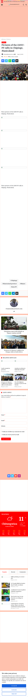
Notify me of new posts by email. (10, 434)
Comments (23, 572)
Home (4, 39)
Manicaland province (10, 283)
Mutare (23, 283)
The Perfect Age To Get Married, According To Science (17, 598)
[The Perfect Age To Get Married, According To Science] (6, 598)
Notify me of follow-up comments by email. (13, 431)
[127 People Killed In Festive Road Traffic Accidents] (6, 585)
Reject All (14, 693)
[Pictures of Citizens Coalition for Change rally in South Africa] (7, 377)
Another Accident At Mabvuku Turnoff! (20, 369)
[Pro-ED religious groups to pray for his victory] (21, 377)
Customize (14, 689)
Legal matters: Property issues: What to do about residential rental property (18, 605)
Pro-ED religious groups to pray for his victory (20, 383)
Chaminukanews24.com (9, 54)
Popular (4, 572)
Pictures (9, 39)
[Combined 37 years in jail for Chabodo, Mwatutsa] (6, 592)
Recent (13, 572)
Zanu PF (14, 287)
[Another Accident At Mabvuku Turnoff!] (21, 363)
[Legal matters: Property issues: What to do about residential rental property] (6, 606)
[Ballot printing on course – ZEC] (6, 579)
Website (3, 426)
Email (3, 420)
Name (3, 415)
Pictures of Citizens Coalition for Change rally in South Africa (6, 383)
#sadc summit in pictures (5, 369)
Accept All (14, 685)
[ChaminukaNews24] (14, 4)
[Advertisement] (14, 21)
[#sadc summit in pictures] (7, 363)
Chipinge (14, 280)
